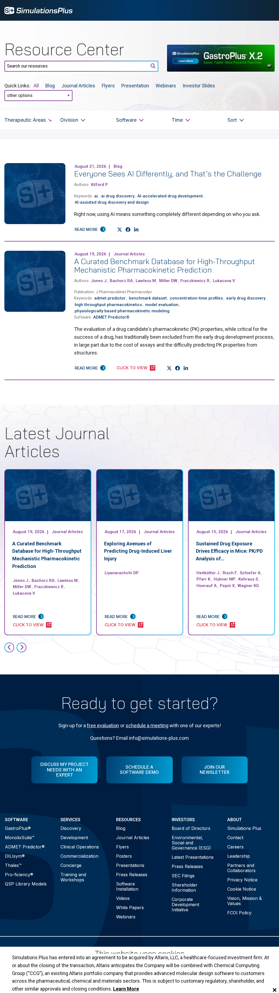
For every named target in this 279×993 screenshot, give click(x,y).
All (36, 85)
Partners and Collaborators (241, 868)
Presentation (135, 85)
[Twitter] (119, 230)
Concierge (70, 865)
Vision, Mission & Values (244, 901)
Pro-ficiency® (19, 874)
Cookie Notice (241, 889)
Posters (124, 856)
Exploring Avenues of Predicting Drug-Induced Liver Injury (138, 551)
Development (74, 837)
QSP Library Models (26, 884)
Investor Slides (199, 85)
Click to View (132, 367)
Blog (50, 85)
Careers (235, 847)
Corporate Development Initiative (185, 904)
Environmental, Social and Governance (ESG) (191, 843)
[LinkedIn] (136, 230)
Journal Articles (78, 85)
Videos (123, 898)
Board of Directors (191, 828)
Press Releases (131, 874)
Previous (9, 647)
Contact (235, 837)
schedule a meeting (147, 725)
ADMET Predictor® (25, 847)
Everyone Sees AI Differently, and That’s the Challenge (168, 173)
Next (21, 647)
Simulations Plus (244, 828)
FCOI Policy (239, 912)
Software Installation (127, 886)
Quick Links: (17, 85)
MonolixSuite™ (19, 837)
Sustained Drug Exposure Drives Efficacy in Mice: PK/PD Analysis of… (229, 551)
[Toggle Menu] (267, 10)
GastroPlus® (18, 828)
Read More (86, 229)
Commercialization (79, 856)
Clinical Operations (79, 847)
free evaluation (103, 725)
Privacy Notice (242, 879)
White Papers (130, 907)
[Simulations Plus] (38, 10)
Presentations (130, 865)
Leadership (238, 856)
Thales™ (13, 865)
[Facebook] (128, 230)
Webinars (166, 85)
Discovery (70, 828)
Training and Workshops (73, 877)
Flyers (108, 85)
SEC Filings (183, 875)
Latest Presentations (193, 857)
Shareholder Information (185, 887)
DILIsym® (15, 856)
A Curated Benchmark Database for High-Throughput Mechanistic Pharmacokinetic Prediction (164, 265)
